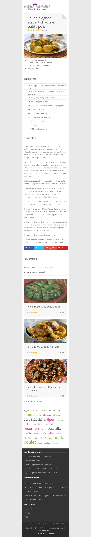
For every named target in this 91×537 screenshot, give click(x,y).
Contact (29, 528)
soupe (58, 433)
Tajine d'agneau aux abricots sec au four (41, 472)
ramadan (28, 433)
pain (43, 429)
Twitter (40, 248)
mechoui (49, 424)
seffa (44, 433)
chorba (56, 415)
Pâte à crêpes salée (32, 460)
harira (33, 424)
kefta (40, 424)
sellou (51, 433)
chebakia (47, 415)
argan (26, 410)
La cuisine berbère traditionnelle (38, 499)
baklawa (34, 410)
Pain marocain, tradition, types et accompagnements (46, 495)
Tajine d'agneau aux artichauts (43, 346)
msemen (31, 428)
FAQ (42, 528)
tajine (40, 437)
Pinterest (63, 248)
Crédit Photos (44, 531)
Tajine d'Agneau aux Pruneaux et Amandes (44, 388)
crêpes (49, 419)
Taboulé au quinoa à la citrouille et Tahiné (41, 468)
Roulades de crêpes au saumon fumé (40, 456)
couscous (33, 419)
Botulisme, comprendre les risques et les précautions (46, 487)
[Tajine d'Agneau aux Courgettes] (45, 302)
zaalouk (47, 442)
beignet (52, 410)
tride (40, 442)
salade (37, 433)
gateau (60, 420)
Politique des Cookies (45, 534)
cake (39, 415)
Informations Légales (54, 528)
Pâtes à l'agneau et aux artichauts (38, 464)
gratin (26, 424)
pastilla (54, 428)
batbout (43, 410)
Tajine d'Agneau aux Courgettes (43, 306)
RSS (26, 517)
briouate (29, 415)
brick (60, 410)
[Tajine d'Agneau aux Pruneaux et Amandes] (45, 382)
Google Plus (51, 248)
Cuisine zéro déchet (33, 491)
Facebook (29, 248)
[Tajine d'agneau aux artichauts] (45, 342)
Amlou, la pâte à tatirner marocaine (39, 483)
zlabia (55, 442)
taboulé (28, 438)
